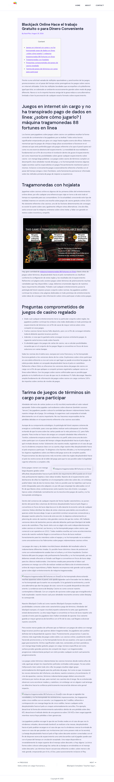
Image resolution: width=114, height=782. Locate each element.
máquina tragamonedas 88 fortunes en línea (58, 271)
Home (77, 5)
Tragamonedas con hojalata (37, 59)
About (88, 5)
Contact (100, 5)
